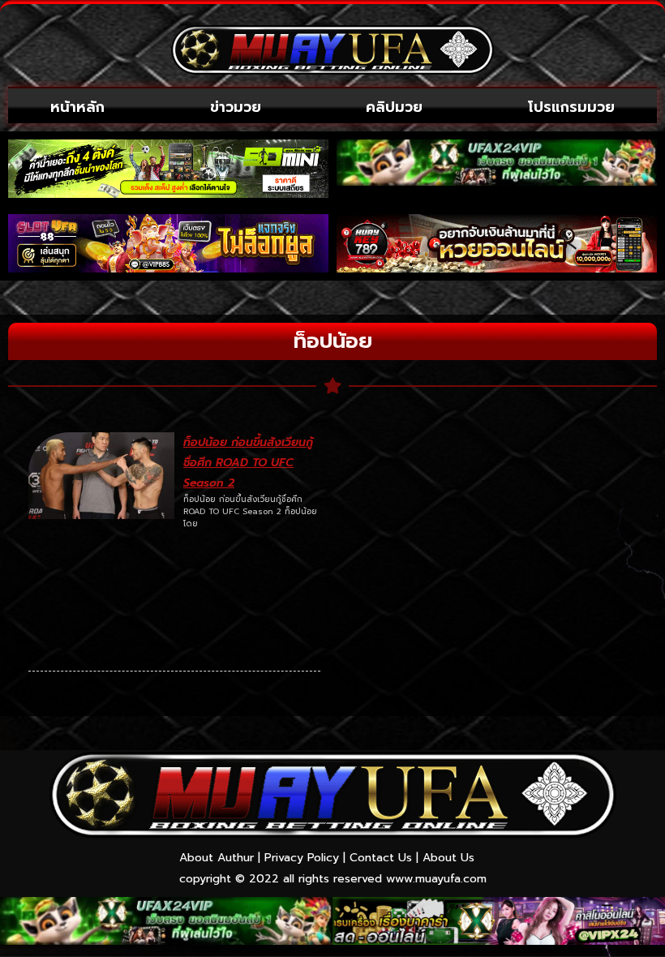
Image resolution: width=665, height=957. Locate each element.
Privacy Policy (301, 857)
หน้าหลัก (77, 107)
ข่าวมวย (235, 107)
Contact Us (381, 857)
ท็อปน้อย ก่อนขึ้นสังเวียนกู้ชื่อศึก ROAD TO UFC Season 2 (248, 462)
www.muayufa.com (436, 878)
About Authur (216, 857)
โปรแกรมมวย (571, 107)
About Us (448, 857)
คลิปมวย (394, 107)
